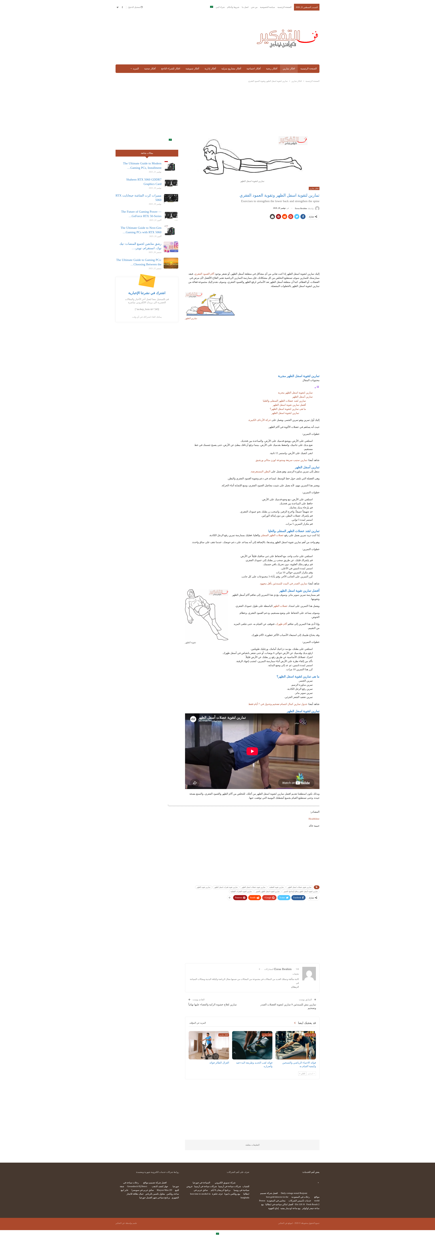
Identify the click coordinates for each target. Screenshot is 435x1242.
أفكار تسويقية (192, 68)
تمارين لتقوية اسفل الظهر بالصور (268, 891)
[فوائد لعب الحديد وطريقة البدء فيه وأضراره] (252, 1045)
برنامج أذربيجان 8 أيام (221, 1190)
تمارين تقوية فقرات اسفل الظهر (226, 887)
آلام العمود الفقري (204, 273)
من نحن (254, 7)
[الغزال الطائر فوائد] (209, 1045)
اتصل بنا (245, 7)
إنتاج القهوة (273, 1208)
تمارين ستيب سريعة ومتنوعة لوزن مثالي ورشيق (281, 460)
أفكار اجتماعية (254, 68)
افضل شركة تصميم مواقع (155, 1182)
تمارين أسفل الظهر (302, 396)
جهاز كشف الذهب (160, 1186)
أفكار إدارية (210, 68)
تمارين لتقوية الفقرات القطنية (241, 891)
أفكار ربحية (271, 68)
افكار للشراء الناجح (170, 68)
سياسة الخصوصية (267, 7)
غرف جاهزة (217, 1194)
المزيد (136, 68)
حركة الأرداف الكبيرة (260, 420)
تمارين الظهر (191, 318)
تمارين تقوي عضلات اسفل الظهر (299, 887)
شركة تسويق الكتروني (225, 1182)
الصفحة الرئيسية (284, 7)
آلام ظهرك (281, 624)
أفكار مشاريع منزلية (231, 68)
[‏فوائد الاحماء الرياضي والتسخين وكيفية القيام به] (295, 1045)
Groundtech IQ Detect (137, 1186)
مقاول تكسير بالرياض (155, 1194)
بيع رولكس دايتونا (232, 1194)
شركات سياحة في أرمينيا (229, 1186)
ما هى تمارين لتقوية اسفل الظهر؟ (288, 409)
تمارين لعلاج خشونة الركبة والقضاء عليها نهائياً (212, 1004)
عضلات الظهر (280, 606)
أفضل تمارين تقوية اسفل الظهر (289, 405)
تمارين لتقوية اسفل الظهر (285, 413)
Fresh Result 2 (312, 1204)
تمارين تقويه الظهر (203, 887)
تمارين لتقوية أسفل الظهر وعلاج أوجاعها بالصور (301, 891)
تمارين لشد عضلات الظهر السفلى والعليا (284, 400)
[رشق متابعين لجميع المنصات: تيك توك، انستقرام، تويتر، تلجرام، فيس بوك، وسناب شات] (171, 247)
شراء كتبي (220, 7)
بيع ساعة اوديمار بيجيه (290, 1208)
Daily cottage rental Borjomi (294, 1193)
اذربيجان (295, 987)
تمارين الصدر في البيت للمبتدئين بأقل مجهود (283, 583)
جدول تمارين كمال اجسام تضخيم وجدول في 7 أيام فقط (277, 704)
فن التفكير (120, 1223)
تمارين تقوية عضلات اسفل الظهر (253, 887)
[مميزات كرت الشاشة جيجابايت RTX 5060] (171, 198)
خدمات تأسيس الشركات (300, 1200)
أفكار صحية (150, 68)
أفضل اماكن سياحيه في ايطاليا (279, 1204)
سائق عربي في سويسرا (143, 1190)
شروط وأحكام (233, 7)
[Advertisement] (182, 38)
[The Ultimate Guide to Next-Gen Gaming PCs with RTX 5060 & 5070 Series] (171, 231)
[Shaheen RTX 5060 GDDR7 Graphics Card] (171, 182)
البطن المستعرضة (260, 471)
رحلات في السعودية (300, 1197)
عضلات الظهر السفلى (272, 535)
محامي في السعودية (276, 1200)
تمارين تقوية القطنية (276, 887)
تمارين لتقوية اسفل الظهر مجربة (295, 392)
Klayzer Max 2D (164, 1190)
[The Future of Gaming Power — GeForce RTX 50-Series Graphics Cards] (171, 214)
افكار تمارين (289, 68)
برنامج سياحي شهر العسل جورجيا (154, 1197)
